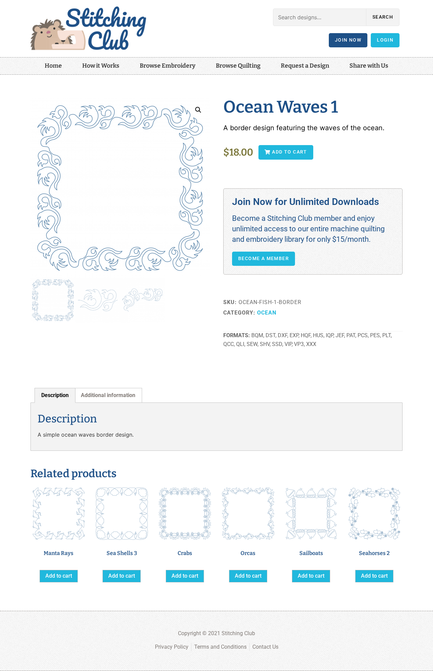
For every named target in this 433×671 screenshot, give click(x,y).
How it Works (100, 65)
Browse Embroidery (168, 65)
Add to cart (58, 576)
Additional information (108, 395)
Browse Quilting (238, 65)
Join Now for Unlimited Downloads (305, 201)
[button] (198, 110)
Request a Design (305, 65)
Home (53, 65)
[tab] (55, 395)
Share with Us (368, 65)
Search (382, 17)
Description (55, 395)
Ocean (266, 312)
